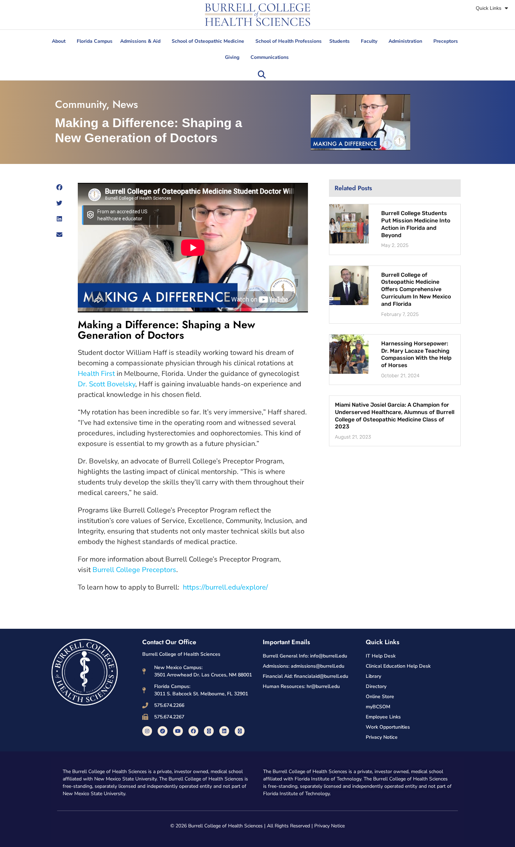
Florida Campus (94, 41)
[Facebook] (193, 731)
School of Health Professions (288, 41)
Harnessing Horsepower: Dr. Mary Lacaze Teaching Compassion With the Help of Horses (416, 354)
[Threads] (240, 731)
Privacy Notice (329, 825)
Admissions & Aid (140, 41)
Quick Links (488, 8)
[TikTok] (162, 731)
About (59, 41)
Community (80, 104)
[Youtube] (178, 731)
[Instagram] (147, 731)
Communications (269, 57)
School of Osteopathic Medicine (208, 41)
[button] (261, 74)
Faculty (369, 41)
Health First (96, 373)
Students (339, 41)
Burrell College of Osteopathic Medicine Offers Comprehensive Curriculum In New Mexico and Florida (416, 289)
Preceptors (445, 41)
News (125, 104)
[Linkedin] (224, 731)
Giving (232, 57)
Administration (405, 41)
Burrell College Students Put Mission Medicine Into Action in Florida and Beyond (415, 224)
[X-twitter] (209, 731)
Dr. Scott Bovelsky (106, 384)
